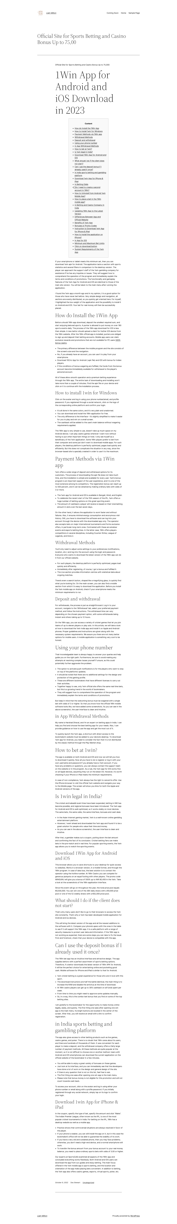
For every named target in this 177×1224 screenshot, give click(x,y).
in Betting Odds (81, 184)
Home (123, 13)
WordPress (135, 1216)
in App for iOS (81, 240)
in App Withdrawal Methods (87, 146)
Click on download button (86, 246)
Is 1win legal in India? (84, 152)
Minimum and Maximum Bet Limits (89, 243)
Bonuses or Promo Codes (86, 226)
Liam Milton (51, 13)
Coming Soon (113, 13)
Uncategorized (88, 1182)
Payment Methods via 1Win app (88, 134)
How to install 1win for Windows (89, 131)
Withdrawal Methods (84, 137)
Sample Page (134, 13)
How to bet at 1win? (83, 149)
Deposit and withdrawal (85, 140)
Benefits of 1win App (84, 223)
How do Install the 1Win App (87, 128)
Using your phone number (86, 143)
